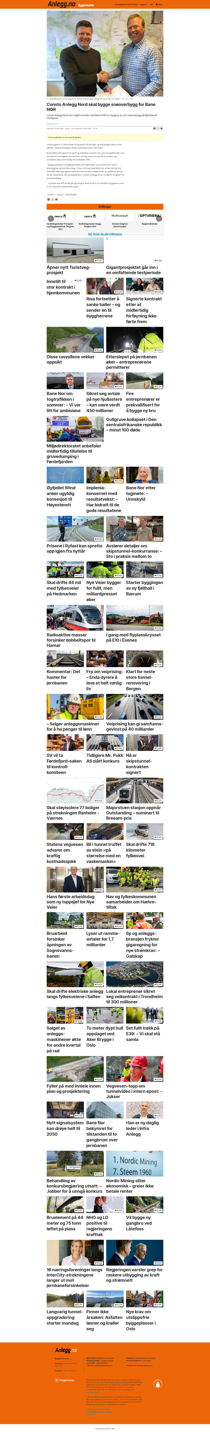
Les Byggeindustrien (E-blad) (126, 4)
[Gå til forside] (61, 4)
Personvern (90, 1414)
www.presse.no (92, 1392)
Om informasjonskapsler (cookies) (99, 1412)
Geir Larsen (146, 1360)
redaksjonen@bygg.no (103, 1365)
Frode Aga (109, 1358)
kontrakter (71, 195)
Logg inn (143, 4)
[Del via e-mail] (161, 128)
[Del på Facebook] (154, 128)
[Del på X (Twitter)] (158, 128)
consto (51, 195)
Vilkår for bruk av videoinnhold (98, 1409)
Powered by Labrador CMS (105, 1429)
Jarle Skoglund (102, 1363)
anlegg (60, 195)
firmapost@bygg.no (145, 1365)
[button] (51, 218)
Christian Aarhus (107, 1360)
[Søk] (152, 4)
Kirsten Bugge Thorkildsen (145, 1358)
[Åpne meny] (159, 4)
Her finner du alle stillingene (105, 234)
